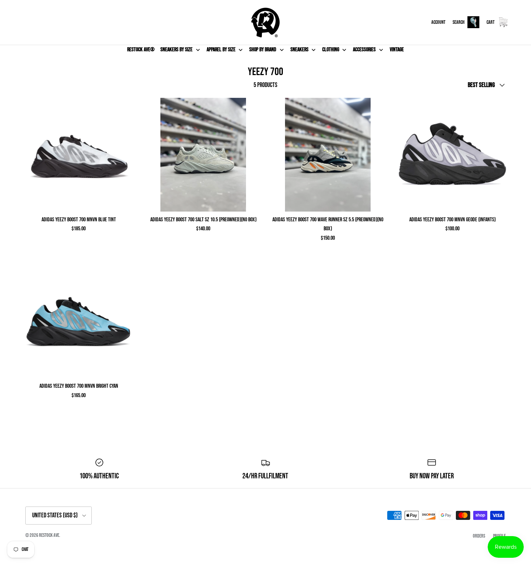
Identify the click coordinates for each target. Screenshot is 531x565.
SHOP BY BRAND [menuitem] (262, 49)
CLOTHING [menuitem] (330, 49)
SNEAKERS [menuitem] (299, 49)
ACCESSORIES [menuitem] (364, 49)
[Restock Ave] (265, 22)
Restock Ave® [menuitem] (141, 49)
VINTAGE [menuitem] (397, 49)
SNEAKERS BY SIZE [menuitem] (176, 49)
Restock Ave (49, 535)
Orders (479, 536)
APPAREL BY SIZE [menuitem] (221, 49)
